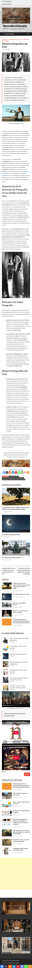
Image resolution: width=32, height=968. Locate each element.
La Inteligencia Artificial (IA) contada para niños (20, 849)
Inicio (21, 39)
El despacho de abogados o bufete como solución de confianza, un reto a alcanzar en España (21, 822)
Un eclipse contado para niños (11, 534)
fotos (17, 479)
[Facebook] (4, 472)
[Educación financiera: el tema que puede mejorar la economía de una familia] (7, 830)
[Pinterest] (16, 472)
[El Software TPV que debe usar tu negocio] (7, 810)
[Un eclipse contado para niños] (16, 524)
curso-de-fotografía (8, 477)
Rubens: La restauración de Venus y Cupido (20, 611)
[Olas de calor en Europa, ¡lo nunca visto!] (7, 793)
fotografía (20, 477)
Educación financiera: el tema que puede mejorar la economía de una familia (21, 832)
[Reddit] (10, 472)
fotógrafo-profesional (8, 479)
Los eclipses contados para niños (16, 708)
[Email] (22, 472)
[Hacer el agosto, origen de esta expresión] (7, 802)
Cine (10, 476)
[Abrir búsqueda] (28, 34)
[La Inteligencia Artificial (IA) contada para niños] (7, 848)
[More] (28, 472)
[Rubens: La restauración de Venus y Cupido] (7, 611)
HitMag (17, 963)
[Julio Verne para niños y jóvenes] (16, 548)
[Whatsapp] (19, 472)
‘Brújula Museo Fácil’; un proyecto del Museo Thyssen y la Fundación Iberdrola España (21, 621)
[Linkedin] (13, 472)
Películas (22, 479)
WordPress (11, 963)
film (15, 477)
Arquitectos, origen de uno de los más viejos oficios (21, 840)
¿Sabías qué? (5, 39)
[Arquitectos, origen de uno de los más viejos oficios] (7, 840)
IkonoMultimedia (15, 26)
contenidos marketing (14, 39)
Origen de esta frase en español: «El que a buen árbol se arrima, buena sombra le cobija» (15, 508)
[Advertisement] (16, 874)
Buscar (4, 771)
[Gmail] (25, 472)
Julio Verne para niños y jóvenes (11, 557)
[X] (7, 472)
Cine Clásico (15, 476)
